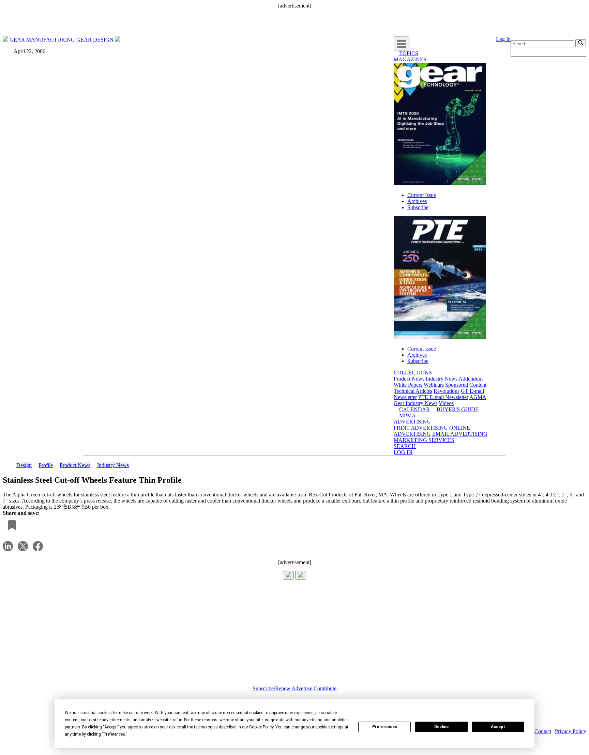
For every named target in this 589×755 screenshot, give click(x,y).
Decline (441, 726)
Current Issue (421, 195)
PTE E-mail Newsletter (443, 397)
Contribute (325, 688)
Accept (498, 726)
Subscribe (417, 207)
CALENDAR (414, 409)
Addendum (470, 379)
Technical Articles (413, 391)
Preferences (384, 726)
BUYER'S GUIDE (458, 409)
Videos (446, 403)
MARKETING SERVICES (424, 440)
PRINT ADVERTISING (421, 428)
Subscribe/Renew (271, 688)
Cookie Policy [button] (261, 727)
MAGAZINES (410, 59)
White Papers (408, 385)
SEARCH (405, 446)
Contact (542, 731)
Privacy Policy (570, 731)
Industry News (441, 379)
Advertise (301, 688)
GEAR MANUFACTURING (42, 40)
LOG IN (403, 452)
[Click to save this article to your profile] (10, 525)
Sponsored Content (465, 385)
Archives (417, 201)
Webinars (434, 385)
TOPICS (408, 53)
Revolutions (446, 391)
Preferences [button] (114, 734)
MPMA (407, 415)
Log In (503, 39)
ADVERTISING (412, 422)
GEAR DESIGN (95, 40)
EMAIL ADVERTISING (459, 434)
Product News (409, 379)
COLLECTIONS (413, 372)
